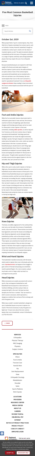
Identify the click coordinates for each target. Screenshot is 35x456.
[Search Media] (30, 31)
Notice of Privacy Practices (17, 423)
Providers (18, 399)
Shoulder (17, 383)
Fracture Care (17, 363)
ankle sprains (18, 130)
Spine (17, 386)
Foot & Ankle (17, 360)
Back (8, 323)
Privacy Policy (17, 426)
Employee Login (17, 432)
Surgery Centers (17, 349)
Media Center (17, 405)
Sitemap (17, 420)
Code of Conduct (17, 429)
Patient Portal (17, 414)
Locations (17, 397)
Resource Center (17, 402)
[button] (26, 3)
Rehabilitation (17, 380)
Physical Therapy (17, 340)
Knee (17, 374)
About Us (17, 408)
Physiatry (18, 346)
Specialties (17, 354)
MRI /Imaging (17, 343)
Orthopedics (17, 337)
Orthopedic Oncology (17, 377)
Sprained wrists (10, 264)
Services (17, 335)
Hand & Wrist (17, 366)
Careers (17, 411)
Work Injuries (17, 392)
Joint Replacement (17, 371)
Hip (17, 368)
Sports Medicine (17, 389)
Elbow (17, 357)
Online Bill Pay (17, 417)
